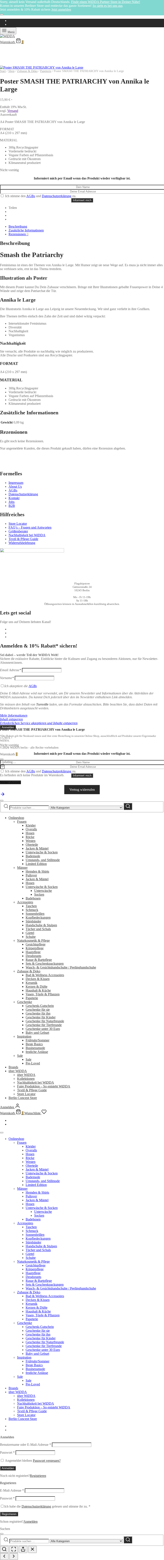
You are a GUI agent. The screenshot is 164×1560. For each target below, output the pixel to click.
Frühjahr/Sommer (37, 1040)
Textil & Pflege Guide (23, 539)
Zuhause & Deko (27, 71)
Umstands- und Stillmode (43, 860)
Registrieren (38, 1476)
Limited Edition (36, 864)
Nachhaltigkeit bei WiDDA (27, 535)
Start (3, 71)
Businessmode (35, 1048)
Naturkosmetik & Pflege (33, 940)
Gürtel (30, 933)
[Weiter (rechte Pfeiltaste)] (13, 1556)
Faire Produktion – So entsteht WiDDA (43, 1086)
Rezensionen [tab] (18, 234)
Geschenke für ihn (38, 1013)
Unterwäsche (43, 890)
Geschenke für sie (38, 1009)
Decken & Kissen (38, 979)
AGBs (30, 196)
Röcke (30, 837)
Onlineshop (16, 818)
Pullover (31, 875)
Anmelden (8, 1468)
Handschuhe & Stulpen (41, 925)
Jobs (12, 502)
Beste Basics (34, 1044)
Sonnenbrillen (35, 913)
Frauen (21, 821)
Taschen (31, 906)
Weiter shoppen (10, 782)
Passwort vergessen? (47, 1460)
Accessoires (25, 902)
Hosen (30, 833)
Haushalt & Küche (38, 990)
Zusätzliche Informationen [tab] (26, 230)
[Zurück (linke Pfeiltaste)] (4, 1556)
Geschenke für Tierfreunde (44, 1025)
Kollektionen (26, 1078)
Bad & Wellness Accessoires (45, 975)
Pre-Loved (33, 1063)
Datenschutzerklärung (56, 196)
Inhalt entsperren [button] (11, 719)
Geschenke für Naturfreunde (45, 1021)
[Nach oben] (2, 795)
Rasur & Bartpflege (39, 959)
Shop (11, 71)
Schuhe (31, 936)
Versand (12, 111)
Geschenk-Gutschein (40, 1006)
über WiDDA (18, 1071)
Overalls (31, 829)
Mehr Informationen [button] (13, 715)
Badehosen (33, 898)
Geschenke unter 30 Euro (43, 1029)
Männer (22, 867)
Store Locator (18, 523)
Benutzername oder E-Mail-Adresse (25, 1444)
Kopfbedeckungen (38, 917)
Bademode (33, 856)
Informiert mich (82, 200)
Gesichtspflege (35, 944)
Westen (30, 841)
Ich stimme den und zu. (40, 196)
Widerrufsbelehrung (22, 543)
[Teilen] (23, 1549)
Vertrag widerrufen (82, 789)
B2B (12, 505)
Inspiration (24, 1036)
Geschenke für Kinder (41, 1017)
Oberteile (32, 844)
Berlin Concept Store (23, 1098)
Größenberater (18, 531)
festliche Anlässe (37, 1052)
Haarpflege (33, 952)
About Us (15, 486)
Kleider (31, 825)
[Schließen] (1, 14)
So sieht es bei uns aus (107, 5)
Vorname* (7, 678)
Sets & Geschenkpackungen (45, 963)
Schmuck (32, 910)
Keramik (31, 983)
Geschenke (24, 1002)
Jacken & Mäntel (37, 848)
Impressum (16, 482)
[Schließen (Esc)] (32, 1549)
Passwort (7, 1452)
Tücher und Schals (38, 929)
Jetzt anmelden (61, 9)
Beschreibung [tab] (18, 226)
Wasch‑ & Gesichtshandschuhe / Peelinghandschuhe (61, 967)
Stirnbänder (33, 921)
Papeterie (45, 71)
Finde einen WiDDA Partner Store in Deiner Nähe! (105, 2)
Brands (13, 1067)
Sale (20, 1055)
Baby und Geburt (37, 1032)
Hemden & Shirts (37, 871)
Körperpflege (35, 948)
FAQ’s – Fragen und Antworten (30, 527)
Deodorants (33, 956)
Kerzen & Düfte (36, 986)
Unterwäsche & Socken (42, 852)
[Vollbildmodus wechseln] (13, 1549)
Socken (39, 894)
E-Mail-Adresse (12, 1490)
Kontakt (14, 498)
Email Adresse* (10, 670)
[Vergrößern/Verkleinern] (4, 1549)
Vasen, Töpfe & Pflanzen (43, 994)
